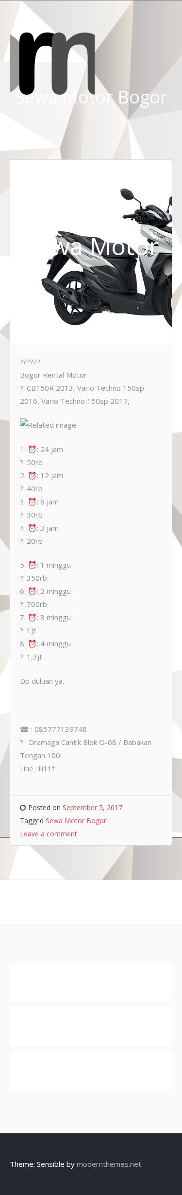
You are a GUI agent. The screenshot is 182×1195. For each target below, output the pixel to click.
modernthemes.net (109, 1164)
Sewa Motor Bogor (76, 820)
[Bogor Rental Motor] (52, 92)
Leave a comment (48, 833)
